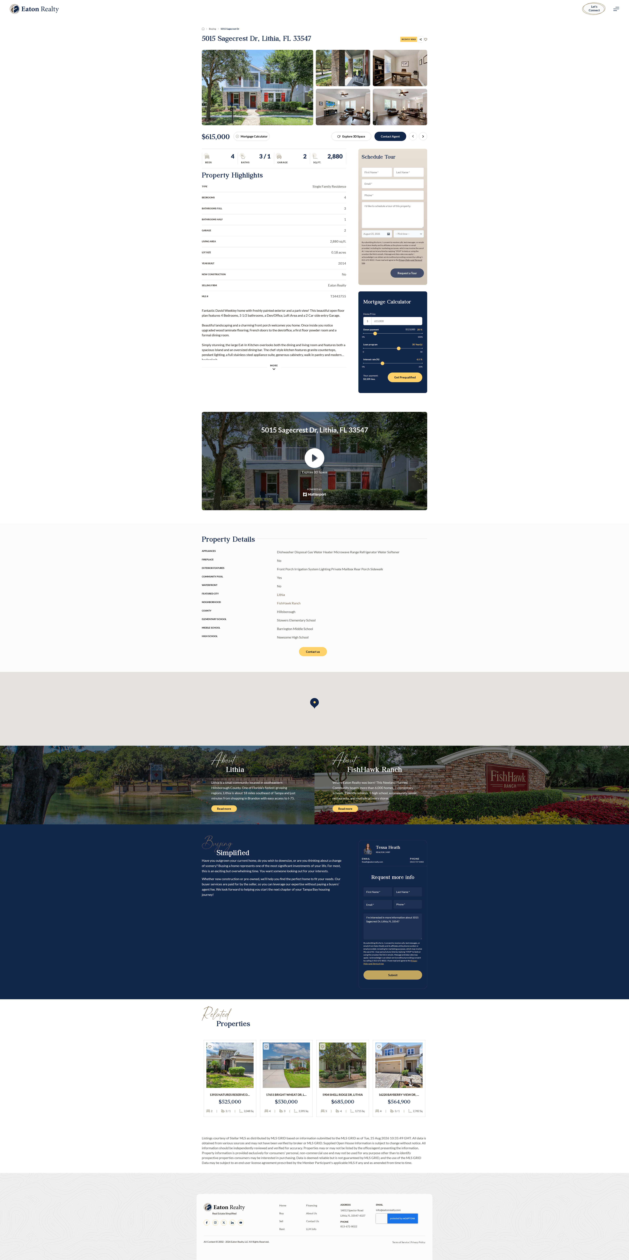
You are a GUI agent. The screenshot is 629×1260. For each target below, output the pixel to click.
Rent (282, 1228)
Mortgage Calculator (254, 136)
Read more (224, 808)
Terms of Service (400, 1242)
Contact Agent (390, 136)
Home (282, 1205)
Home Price (369, 314)
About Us (311, 1213)
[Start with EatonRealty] (34, 9)
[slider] (375, 333)
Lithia (281, 595)
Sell (281, 1221)
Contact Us (312, 1221)
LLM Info (311, 1228)
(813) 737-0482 (417, 862)
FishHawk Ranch (289, 603)
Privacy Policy (418, 1242)
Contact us (313, 651)
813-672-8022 (348, 1226)
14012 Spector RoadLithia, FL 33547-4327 (352, 1213)
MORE (274, 365)
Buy (281, 1213)
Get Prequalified (405, 377)
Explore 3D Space (353, 136)
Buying (212, 29)
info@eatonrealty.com (388, 1209)
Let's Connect (594, 8)
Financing (311, 1205)
